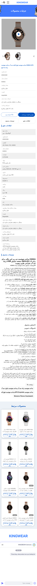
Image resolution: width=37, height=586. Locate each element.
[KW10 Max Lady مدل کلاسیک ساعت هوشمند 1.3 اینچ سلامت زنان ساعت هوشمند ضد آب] (9, 419)
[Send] (2, 583)
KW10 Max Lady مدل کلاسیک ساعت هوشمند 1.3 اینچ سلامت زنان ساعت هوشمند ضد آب (9, 430)
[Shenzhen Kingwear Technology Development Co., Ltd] (22, 2)
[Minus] (2, 545)
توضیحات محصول (9, 121)
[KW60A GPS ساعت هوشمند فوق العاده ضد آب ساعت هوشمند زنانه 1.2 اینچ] (19, 34)
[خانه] (18, 538)
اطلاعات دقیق (26, 121)
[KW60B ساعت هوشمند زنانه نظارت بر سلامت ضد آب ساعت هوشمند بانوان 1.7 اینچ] (26, 478)
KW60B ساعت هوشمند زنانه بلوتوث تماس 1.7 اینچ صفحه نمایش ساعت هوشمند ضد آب (26, 519)
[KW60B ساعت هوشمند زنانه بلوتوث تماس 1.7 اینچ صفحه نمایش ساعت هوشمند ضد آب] (26, 507)
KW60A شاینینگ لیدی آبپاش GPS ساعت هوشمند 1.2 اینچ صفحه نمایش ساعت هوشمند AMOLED (9, 519)
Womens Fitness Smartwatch (23, 396)
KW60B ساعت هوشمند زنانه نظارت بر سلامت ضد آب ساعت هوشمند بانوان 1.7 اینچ (26, 489)
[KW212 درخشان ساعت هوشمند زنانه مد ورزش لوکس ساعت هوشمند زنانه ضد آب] (26, 448)
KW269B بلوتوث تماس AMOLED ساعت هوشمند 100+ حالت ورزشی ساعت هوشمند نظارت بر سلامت (9, 489)
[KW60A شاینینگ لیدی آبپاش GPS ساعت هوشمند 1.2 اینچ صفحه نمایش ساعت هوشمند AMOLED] (9, 507)
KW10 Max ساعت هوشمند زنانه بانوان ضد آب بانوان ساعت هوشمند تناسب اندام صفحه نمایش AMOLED (26, 430)
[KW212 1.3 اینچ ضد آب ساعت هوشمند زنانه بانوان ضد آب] (9, 448)
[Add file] (35, 583)
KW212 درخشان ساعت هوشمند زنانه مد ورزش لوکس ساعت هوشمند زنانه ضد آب (26, 460)
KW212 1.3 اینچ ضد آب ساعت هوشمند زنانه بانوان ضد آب (9, 460)
